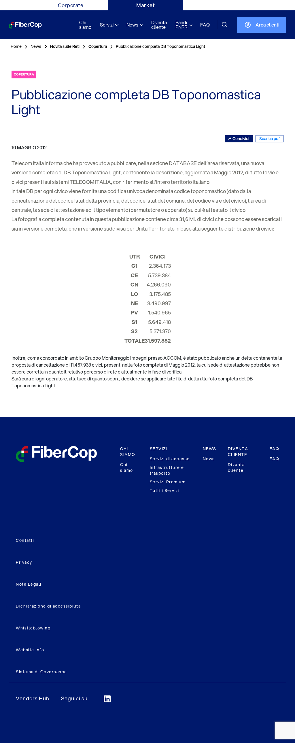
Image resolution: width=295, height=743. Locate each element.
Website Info (30, 650)
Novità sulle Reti (65, 46)
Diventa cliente (236, 467)
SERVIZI (159, 449)
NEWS (209, 449)
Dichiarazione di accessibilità (48, 606)
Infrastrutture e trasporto (167, 470)
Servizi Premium (168, 482)
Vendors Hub (33, 698)
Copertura (97, 46)
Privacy (24, 562)
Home (16, 46)
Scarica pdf (269, 139)
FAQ (274, 449)
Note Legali (28, 584)
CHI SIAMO (127, 451)
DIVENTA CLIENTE (238, 451)
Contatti (25, 540)
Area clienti (267, 24)
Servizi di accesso (170, 459)
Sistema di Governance (41, 672)
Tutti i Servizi (165, 490)
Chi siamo (126, 467)
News (209, 459)
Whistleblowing (33, 628)
